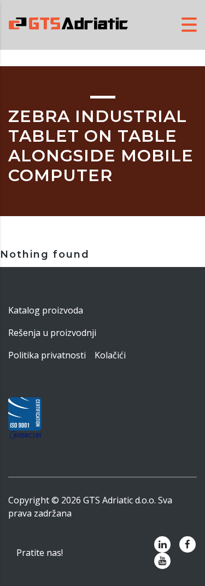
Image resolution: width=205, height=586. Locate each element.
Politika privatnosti (47, 355)
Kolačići (110, 355)
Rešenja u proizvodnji (52, 333)
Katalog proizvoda (45, 310)
